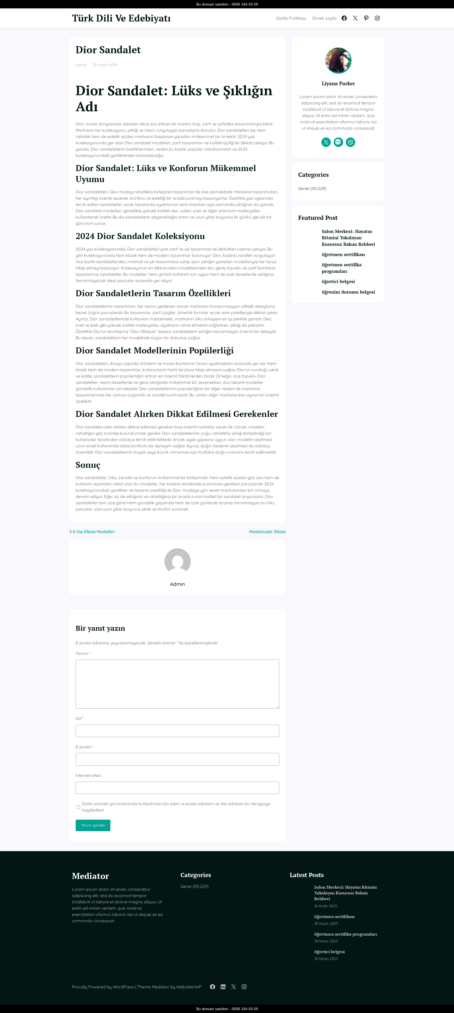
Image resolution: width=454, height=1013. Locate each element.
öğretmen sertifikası (343, 254)
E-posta (84, 746)
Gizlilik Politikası (291, 18)
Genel (303, 188)
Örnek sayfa (324, 18)
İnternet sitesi (88, 775)
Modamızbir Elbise (267, 531)
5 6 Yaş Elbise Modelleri (92, 531)
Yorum (83, 653)
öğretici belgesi (338, 281)
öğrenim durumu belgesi (348, 292)
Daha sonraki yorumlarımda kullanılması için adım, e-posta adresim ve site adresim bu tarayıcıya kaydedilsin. (176, 807)
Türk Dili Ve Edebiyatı (121, 18)
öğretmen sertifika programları (342, 268)
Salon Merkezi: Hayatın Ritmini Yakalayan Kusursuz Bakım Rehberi (348, 237)
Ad (79, 718)
